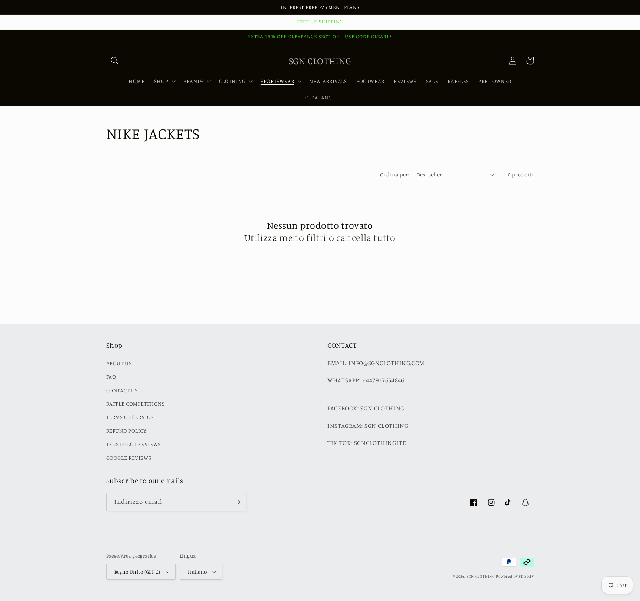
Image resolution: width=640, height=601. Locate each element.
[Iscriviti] (237, 502)
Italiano (197, 572)
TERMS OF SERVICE (130, 417)
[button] (114, 60)
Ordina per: (394, 174)
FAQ (111, 376)
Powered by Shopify (515, 576)
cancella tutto (366, 237)
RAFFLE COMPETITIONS (135, 403)
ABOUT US (119, 363)
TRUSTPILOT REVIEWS (133, 444)
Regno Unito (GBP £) (137, 572)
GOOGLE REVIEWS (128, 458)
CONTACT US (122, 390)
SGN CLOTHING (481, 576)
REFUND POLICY (126, 430)
